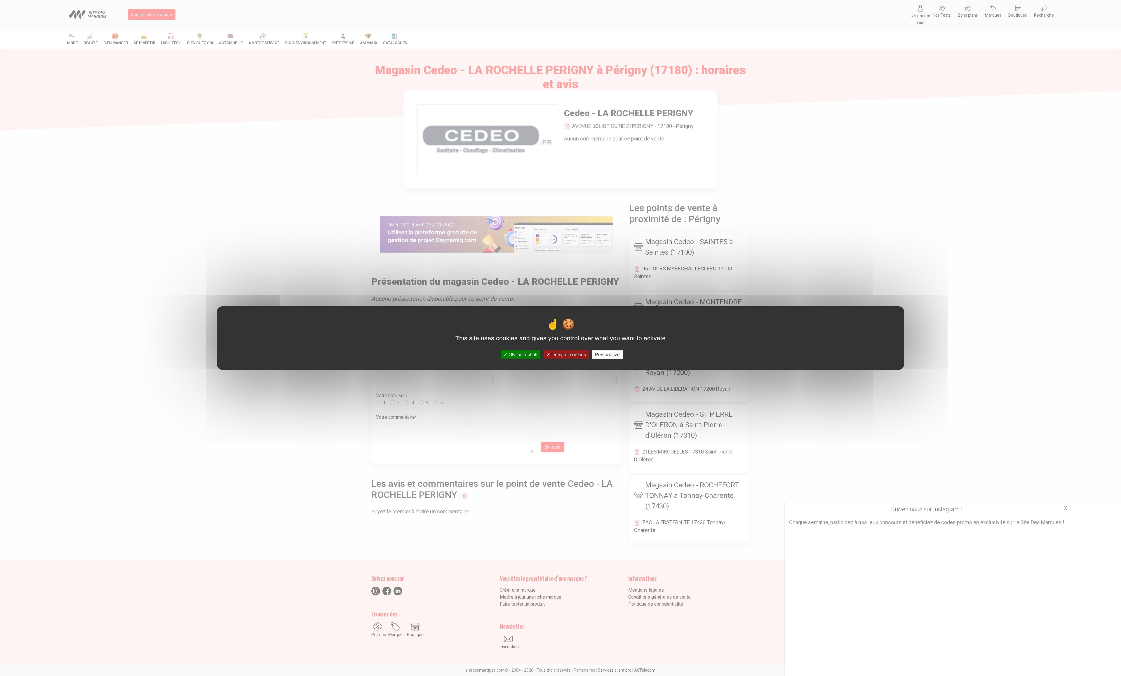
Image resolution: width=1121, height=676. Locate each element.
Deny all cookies (568, 354)
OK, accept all (522, 354)
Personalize (607, 354)
